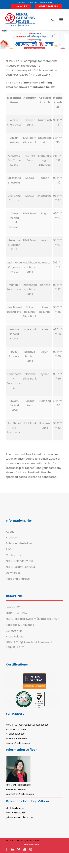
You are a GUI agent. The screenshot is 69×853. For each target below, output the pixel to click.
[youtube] (24, 849)
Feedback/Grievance (20, 625)
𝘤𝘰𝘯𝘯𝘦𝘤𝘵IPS (21, 6)
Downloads (13, 573)
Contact (32, 2)
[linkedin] (12, 849)
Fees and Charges (18, 579)
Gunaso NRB (14, 631)
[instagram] (30, 849)
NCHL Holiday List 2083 (20, 567)
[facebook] (7, 849)
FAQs (9, 549)
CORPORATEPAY (48, 6)
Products (12, 537)
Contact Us (13, 555)
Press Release (15, 636)
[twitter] (18, 849)
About (10, 532)
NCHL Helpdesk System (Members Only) (32, 619)
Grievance (46, 2)
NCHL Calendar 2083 (19, 561)
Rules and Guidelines (19, 543)
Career (21, 2)
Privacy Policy (31, 844)
